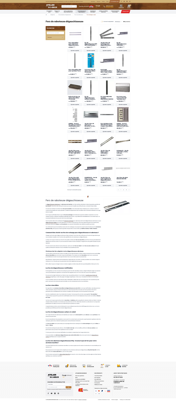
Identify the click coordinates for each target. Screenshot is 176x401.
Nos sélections (97, 379)
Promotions (126, 11)
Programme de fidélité (80, 379)
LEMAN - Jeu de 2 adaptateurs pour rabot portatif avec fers (122, 125)
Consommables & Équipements (82, 11)
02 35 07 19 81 (118, 377)
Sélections (93, 1)
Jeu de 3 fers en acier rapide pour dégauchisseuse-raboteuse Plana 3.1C (106, 179)
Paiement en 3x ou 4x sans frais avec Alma (82, 381)
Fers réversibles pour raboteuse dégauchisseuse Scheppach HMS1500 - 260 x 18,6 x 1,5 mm (75, 44)
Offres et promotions (99, 381)
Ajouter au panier (75, 50)
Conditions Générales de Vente (104, 399)
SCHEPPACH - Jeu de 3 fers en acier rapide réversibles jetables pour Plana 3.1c (91, 179)
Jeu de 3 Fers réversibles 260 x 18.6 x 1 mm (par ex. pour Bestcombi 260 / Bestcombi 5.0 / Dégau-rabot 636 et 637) (91, 152)
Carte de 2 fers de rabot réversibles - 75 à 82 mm (90, 71)
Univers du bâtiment (93, 11)
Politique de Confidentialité (125, 399)
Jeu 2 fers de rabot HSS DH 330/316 (122, 178)
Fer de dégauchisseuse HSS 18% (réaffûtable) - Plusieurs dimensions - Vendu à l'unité (91, 44)
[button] (118, 21)
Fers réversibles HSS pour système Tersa (75, 70)
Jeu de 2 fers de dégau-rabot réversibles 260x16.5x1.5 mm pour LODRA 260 (106, 152)
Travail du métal (57, 11)
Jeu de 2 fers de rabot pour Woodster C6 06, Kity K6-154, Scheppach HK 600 (90, 125)
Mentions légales (115, 399)
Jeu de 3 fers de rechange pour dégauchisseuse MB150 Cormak (105, 44)
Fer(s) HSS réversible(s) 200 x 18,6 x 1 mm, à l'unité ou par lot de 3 (106, 71)
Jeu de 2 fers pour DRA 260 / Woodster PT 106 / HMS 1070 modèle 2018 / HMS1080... (75, 152)
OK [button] (68, 387)
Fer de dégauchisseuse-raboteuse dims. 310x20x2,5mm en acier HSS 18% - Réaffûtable (122, 71)
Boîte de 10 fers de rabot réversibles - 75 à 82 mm (74, 98)
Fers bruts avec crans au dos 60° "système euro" (122, 98)
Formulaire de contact (119, 382)
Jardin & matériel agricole (103, 11)
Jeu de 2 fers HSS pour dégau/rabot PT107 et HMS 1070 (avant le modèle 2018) (74, 179)
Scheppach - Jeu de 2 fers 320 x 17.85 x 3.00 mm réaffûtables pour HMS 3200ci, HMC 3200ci (122, 152)
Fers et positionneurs (78, 14)
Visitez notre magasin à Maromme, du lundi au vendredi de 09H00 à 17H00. (64, 1)
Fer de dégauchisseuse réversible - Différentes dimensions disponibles (121, 44)
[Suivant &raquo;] (129, 190)
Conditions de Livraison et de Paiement (81, 384)
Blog (107, 1)
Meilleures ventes (98, 384)
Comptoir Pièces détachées (115, 11)
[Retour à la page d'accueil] (53, 376)
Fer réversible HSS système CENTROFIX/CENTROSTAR (107, 98)
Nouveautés (97, 383)
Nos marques (97, 377)
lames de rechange (68, 221)
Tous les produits (98, 375)
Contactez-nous (115, 1)
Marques (98, 1)
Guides (103, 1)
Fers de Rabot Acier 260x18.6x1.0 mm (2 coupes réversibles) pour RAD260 (107, 125)
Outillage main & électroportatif (68, 11)
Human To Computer (82, 399)
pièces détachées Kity (65, 354)
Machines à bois (49, 11)
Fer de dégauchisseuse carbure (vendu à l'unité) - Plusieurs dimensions (90, 98)
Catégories (52, 14)
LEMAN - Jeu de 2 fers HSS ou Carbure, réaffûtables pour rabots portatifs (75, 125)
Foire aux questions (79, 375)
